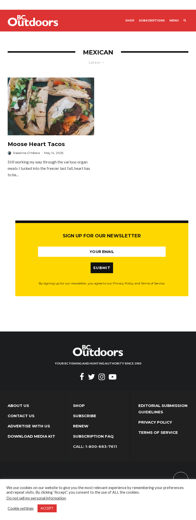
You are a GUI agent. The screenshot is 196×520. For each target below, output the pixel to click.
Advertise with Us (29, 426)
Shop (129, 20)
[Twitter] (91, 377)
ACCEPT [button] (47, 508)
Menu (174, 20)
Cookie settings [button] (21, 508)
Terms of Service (158, 432)
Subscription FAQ (93, 436)
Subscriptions (152, 20)
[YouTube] (112, 377)
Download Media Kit (31, 436)
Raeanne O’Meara (26, 153)
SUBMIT (102, 267)
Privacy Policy (155, 422)
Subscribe (84, 415)
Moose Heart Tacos (36, 144)
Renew (80, 426)
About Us (18, 405)
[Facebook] (82, 377)
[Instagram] (102, 377)
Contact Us (21, 415)
